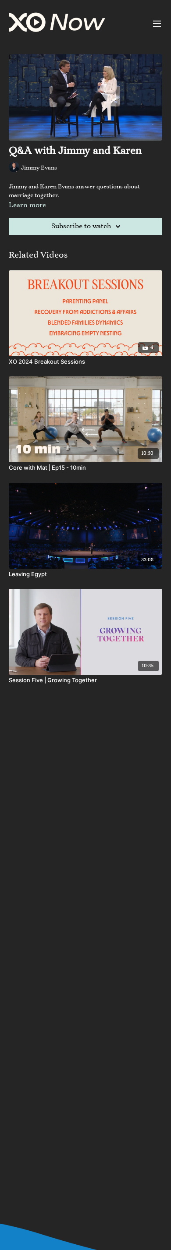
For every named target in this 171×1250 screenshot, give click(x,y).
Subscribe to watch (81, 226)
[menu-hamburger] (157, 23)
